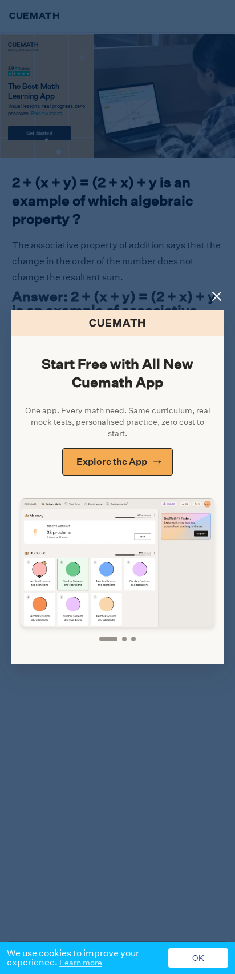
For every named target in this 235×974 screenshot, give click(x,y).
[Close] (217, 296)
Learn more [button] (80, 962)
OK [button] (198, 958)
